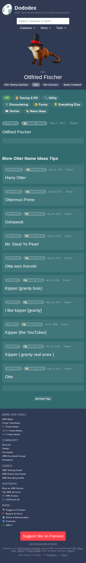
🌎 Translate (9, 521)
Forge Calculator (11, 423)
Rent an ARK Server (13, 488)
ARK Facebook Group (13, 456)
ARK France (12, 496)
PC (74, 548)
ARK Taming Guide (12, 470)
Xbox (80, 548)
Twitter (5, 448)
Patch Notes (12, 426)
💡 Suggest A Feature (14, 510)
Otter (43, 72)
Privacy (70, 551)
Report (74, 123)
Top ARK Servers (11, 492)
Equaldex (52, 555)
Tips (36, 84)
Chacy (64, 555)
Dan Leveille (34, 551)
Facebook (7, 452)
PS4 (13, 551)
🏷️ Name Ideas (34, 123)
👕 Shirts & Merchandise (15, 517)
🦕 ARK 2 (7, 525)
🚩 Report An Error (12, 513)
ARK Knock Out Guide (14, 474)
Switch (20, 551)
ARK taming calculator (29, 548)
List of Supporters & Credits (43, 543)
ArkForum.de (13, 499)
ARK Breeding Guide (13, 478)
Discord (6, 445)
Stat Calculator (50, 84)
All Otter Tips (43, 398)
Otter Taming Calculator (16, 84)
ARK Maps (7, 419)
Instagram (7, 460)
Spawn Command (72, 84)
